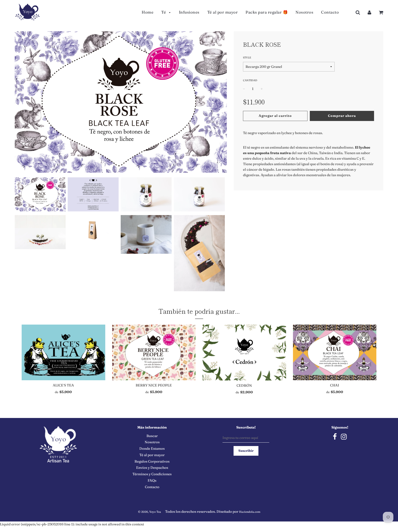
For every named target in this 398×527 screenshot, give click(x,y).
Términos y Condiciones (152, 474)
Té (164, 12)
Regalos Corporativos (152, 461)
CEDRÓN (244, 385)
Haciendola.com (249, 511)
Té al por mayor (222, 12)
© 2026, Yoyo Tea (149, 511)
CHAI (334, 385)
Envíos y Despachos (152, 467)
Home (147, 12)
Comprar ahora (342, 116)
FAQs (152, 480)
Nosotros (304, 12)
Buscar (152, 436)
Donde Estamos (152, 448)
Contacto (330, 12)
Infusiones (189, 12)
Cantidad (250, 80)
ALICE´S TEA (63, 385)
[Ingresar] (369, 12)
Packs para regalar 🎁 (267, 12)
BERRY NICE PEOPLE (154, 385)
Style (247, 57)
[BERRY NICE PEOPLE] (154, 352)
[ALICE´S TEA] (63, 352)
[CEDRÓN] (244, 352)
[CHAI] (335, 352)
